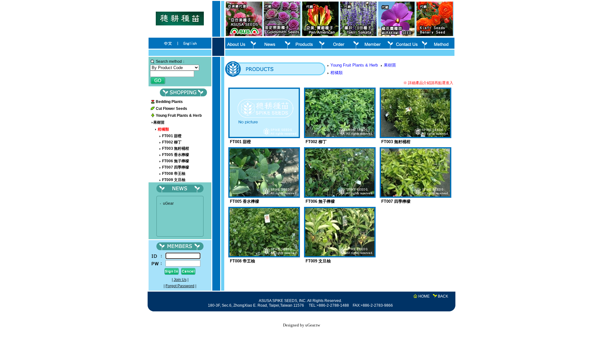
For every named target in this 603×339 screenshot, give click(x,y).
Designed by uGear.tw (301, 325)
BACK (443, 296)
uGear (168, 201)
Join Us (180, 279)
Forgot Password (180, 286)
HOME (424, 296)
